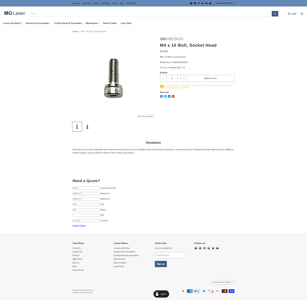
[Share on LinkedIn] (169, 96)
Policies (96, 3)
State (103, 210)
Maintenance (92, 23)
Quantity (163, 73)
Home (75, 31)
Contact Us (86, 3)
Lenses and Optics (12, 23)
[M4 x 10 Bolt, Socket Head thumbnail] (77, 126)
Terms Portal (131, 3)
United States (224, 3)
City (102, 204)
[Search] (275, 13)
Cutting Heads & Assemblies (68, 23)
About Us (76, 3)
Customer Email (108, 188)
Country (104, 220)
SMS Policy (105, 3)
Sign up (161, 264)
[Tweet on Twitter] (165, 96)
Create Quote (79, 225)
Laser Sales (126, 23)
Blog (122, 3)
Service (115, 3)
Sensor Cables (110, 23)
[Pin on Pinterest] (173, 96)
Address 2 (105, 199)
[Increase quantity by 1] (181, 78)
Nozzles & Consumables (38, 23)
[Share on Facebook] (161, 96)
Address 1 (105, 193)
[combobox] (151, 13)
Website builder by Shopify (82, 293)
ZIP (102, 215)
